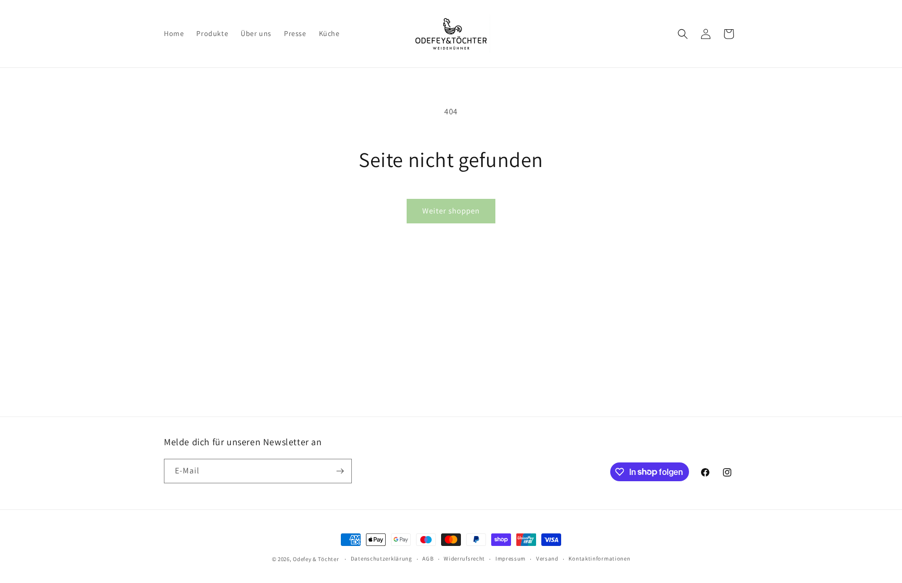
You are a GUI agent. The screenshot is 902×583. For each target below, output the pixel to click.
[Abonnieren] (339, 471)
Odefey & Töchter (316, 559)
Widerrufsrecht (464, 558)
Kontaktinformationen (599, 558)
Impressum (510, 558)
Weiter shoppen (451, 211)
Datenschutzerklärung (381, 558)
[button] (682, 33)
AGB (427, 558)
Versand (547, 558)
